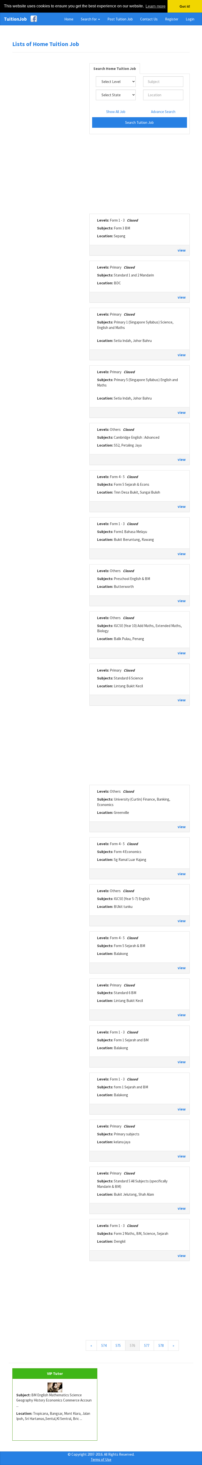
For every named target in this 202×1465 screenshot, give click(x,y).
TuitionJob (15, 19)
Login (190, 19)
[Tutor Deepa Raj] (54, 1387)
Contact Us (149, 19)
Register (171, 19)
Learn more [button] (156, 6)
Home (68, 19)
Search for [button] (89, 19)
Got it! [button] (185, 6)
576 (135, 1345)
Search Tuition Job (139, 122)
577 (146, 1345)
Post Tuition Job (120, 19)
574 (103, 1345)
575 (118, 1345)
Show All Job (115, 111)
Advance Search (163, 111)
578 (161, 1345)
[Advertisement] (49, 131)
